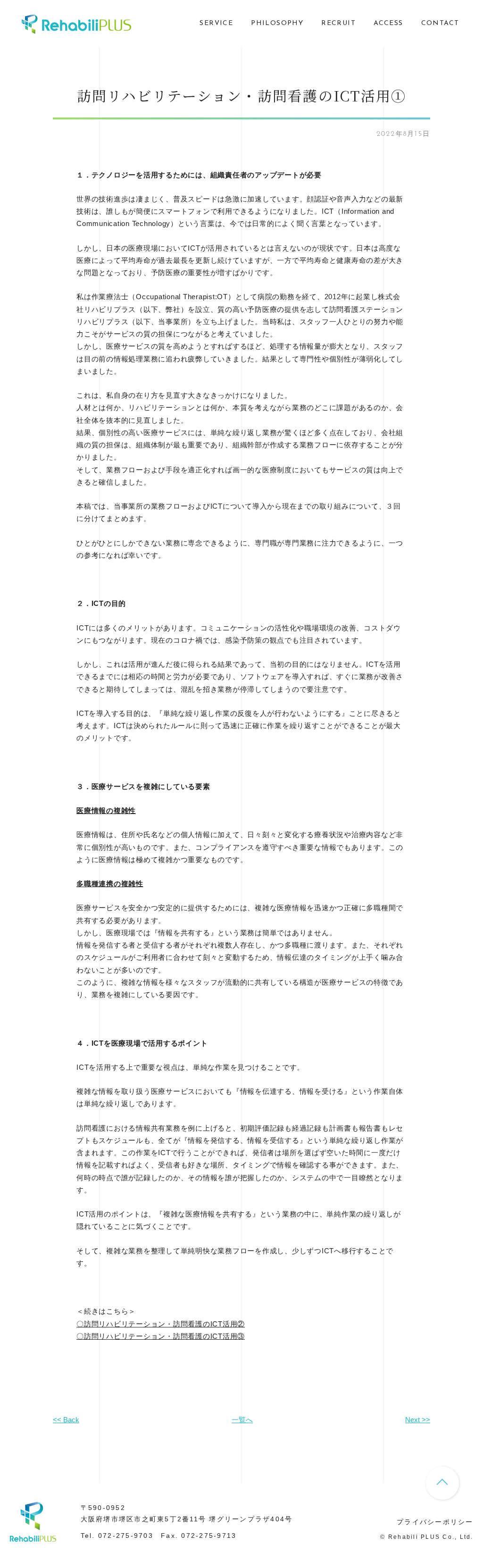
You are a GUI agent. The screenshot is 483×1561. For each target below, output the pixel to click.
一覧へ (242, 1420)
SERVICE (216, 23)
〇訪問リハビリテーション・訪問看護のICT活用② (160, 1324)
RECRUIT (338, 23)
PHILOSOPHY (277, 23)
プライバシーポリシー (435, 1522)
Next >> (417, 1420)
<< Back (66, 1420)
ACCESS (388, 23)
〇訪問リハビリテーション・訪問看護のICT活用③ (160, 1336)
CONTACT (440, 23)
